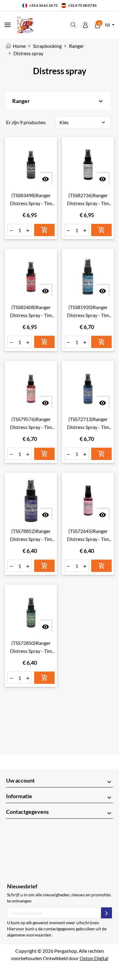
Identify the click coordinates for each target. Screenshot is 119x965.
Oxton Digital (94, 958)
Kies (83, 122)
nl (108, 25)
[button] (73, 25)
